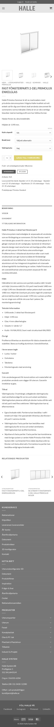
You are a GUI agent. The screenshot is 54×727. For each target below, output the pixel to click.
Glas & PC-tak (8, 637)
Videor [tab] (5, 213)
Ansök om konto (31, 2)
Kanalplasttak (8, 632)
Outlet (5, 598)
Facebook (8, 709)
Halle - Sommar (33, 83)
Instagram (21, 709)
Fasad (4, 627)
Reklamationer (8, 515)
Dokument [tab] (7, 218)
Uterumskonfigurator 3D (12, 569)
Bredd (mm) (6, 140)
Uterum (5, 622)
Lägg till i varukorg (28, 158)
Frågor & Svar (8, 588)
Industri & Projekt (9, 652)
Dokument (6, 539)
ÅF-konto (6, 529)
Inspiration (6, 583)
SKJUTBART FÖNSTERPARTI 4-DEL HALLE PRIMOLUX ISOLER (39, 493)
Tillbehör (6, 647)
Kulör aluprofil (7, 132)
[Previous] (6, 43)
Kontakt (5, 554)
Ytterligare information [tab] (13, 224)
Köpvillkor (6, 520)
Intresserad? (9, 171)
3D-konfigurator (9, 549)
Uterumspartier (15, 83)
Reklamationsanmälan (11, 603)
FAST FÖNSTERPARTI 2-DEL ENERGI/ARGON (13, 492)
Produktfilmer (8, 578)
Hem (4, 83)
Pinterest (34, 709)
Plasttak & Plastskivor (11, 642)
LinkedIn (46, 709)
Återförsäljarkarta (9, 534)
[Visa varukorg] (51, 8)
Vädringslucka (7, 148)
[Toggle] (50, 617)
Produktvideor (8, 544)
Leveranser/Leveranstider (13, 525)
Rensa (50, 128)
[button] (20, 2)
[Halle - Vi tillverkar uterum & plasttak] (27, 8)
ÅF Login (22, 171)
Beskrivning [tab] (7, 208)
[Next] (48, 43)
